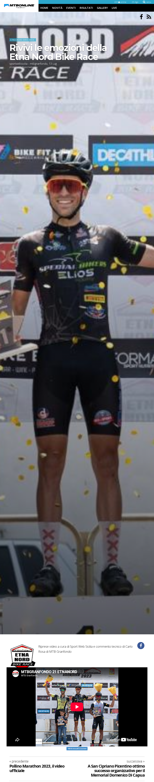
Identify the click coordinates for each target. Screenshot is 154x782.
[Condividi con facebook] (140, 645)
